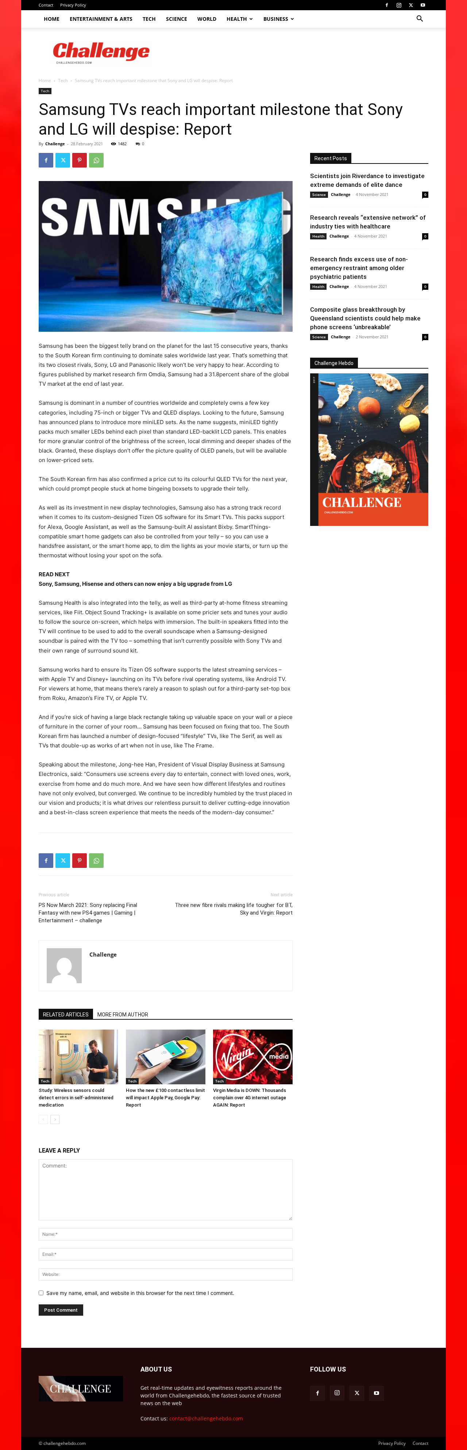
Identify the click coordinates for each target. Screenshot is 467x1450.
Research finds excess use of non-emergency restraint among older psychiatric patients (359, 267)
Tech (149, 18)
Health (237, 18)
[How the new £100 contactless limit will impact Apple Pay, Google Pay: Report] (165, 1057)
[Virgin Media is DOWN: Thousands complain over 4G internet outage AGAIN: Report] (253, 1057)
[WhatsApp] (96, 160)
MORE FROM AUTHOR (122, 1015)
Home (51, 18)
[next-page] (54, 1119)
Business (275, 18)
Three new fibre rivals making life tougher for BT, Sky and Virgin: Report (234, 909)
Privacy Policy (73, 5)
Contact (46, 5)
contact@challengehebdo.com (206, 1418)
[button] (419, 19)
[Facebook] (386, 5)
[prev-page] (43, 1119)
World (206, 18)
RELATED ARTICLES (66, 1015)
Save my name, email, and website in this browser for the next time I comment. (140, 1293)
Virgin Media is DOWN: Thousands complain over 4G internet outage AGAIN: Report (249, 1098)
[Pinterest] (79, 160)
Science (176, 18)
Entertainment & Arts (101, 18)
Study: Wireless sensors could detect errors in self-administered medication (76, 1098)
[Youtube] (422, 5)
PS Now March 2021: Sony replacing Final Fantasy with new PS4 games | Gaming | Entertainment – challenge (88, 913)
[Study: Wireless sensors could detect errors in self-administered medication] (78, 1057)
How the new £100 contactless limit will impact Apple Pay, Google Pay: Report (165, 1098)
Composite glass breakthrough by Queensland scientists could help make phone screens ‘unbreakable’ (365, 318)
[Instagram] (398, 5)
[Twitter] (410, 5)
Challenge (55, 143)
